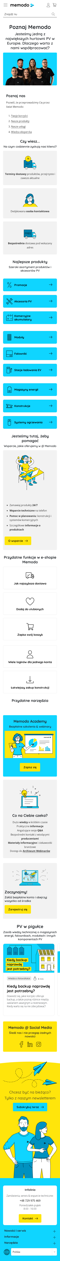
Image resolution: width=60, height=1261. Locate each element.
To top (51, 1254)
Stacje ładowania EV (27, 370)
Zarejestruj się (17, 909)
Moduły (19, 337)
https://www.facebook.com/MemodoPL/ (21, 1044)
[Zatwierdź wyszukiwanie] (53, 14)
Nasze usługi (18, 126)
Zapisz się (30, 767)
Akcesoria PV (23, 301)
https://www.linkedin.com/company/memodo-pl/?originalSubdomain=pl (30, 1044)
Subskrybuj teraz (28, 1107)
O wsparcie (15, 541)
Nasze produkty (20, 121)
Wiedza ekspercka (21, 132)
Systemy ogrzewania (28, 422)
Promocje (20, 285)
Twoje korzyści (19, 116)
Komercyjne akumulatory (23, 317)
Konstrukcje (22, 406)
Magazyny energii (26, 389)
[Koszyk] (54, 4)
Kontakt (27, 1218)
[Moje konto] (48, 4)
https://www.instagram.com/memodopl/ (38, 1044)
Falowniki (20, 353)
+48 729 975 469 (30, 1200)
